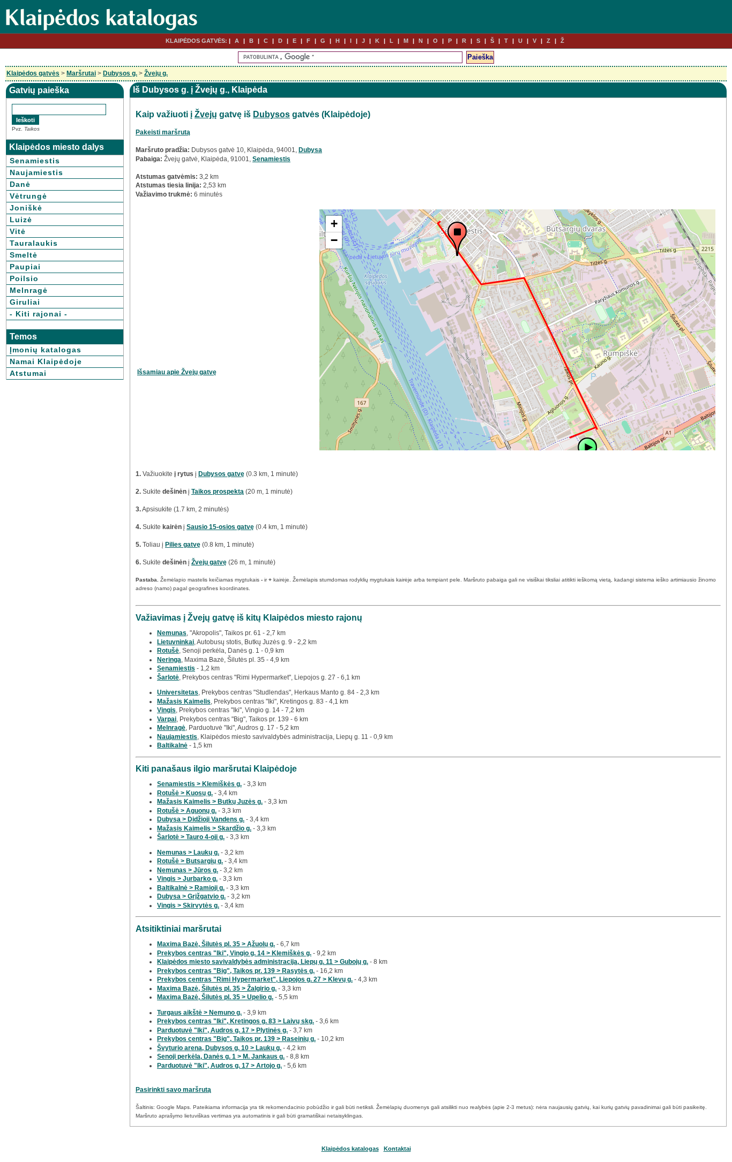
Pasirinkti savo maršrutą (173, 1089)
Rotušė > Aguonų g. (186, 810)
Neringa (169, 659)
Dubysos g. (120, 73)
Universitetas (177, 692)
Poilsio (24, 278)
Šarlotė (168, 677)
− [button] (334, 240)
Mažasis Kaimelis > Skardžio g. (204, 828)
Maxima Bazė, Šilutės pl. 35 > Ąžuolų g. (216, 944)
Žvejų (206, 114)
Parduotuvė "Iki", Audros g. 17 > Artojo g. (219, 1065)
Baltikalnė (172, 745)
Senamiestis (35, 160)
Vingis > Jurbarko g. (187, 878)
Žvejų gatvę (209, 562)
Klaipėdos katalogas (350, 1148)
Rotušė (168, 650)
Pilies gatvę (182, 544)
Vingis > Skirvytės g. (188, 905)
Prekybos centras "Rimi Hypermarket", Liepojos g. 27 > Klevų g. (255, 979)
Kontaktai (397, 1148)
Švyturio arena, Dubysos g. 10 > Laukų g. (219, 1048)
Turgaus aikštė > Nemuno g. (199, 1012)
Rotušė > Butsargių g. (190, 861)
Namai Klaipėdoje (46, 361)
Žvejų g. (156, 73)
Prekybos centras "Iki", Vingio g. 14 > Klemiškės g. (234, 953)
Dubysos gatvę (221, 474)
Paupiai (25, 266)
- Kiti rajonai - (39, 314)
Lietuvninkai (175, 642)
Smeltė (24, 255)
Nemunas (171, 633)
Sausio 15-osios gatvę (220, 527)
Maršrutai (81, 73)
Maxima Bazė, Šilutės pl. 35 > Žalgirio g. (217, 988)
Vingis (166, 710)
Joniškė (26, 207)
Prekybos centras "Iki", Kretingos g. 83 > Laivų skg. (235, 1021)
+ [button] (334, 223)
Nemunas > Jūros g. (187, 870)
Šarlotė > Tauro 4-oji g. (191, 837)
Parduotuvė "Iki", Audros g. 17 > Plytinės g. (222, 1030)
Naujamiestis (36, 172)
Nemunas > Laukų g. (188, 852)
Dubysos (271, 114)
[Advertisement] (227, 284)
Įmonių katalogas (45, 349)
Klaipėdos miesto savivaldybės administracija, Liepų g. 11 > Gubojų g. (262, 961)
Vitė (18, 231)
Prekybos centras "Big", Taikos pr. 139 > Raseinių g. (236, 1039)
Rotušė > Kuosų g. (185, 793)
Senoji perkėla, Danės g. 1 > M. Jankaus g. (221, 1056)
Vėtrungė (28, 196)
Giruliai (25, 302)
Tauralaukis (34, 243)
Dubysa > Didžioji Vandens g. (200, 819)
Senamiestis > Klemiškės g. (199, 784)
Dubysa (310, 150)
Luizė (21, 219)
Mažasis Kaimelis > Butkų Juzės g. (210, 801)
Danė (20, 184)
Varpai (166, 719)
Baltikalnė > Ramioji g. (191, 888)
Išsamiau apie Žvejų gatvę (176, 372)
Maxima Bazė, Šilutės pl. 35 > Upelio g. (215, 997)
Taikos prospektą (217, 491)
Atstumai (28, 373)
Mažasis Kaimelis (184, 701)
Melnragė (29, 290)
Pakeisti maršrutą (163, 132)
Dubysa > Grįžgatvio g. (191, 896)
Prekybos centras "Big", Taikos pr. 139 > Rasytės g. (236, 971)
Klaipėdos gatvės (32, 73)
